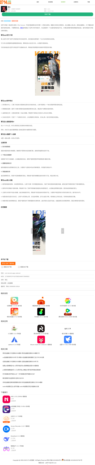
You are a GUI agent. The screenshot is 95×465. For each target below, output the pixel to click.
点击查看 (10, 283)
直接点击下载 (8, 267)
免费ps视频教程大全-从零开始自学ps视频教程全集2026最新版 (21, 365)
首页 (38, 2)
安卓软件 (63, 2)
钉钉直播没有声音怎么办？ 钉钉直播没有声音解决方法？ (19, 374)
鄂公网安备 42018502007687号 (73, 460)
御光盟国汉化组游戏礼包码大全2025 (13, 378)
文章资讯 (76, 2)
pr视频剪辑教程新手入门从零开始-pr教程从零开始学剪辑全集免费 (22, 370)
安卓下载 (47, 14)
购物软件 (7, 21)
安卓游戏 (50, 2)
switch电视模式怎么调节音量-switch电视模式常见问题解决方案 (21, 386)
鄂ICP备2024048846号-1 (54, 460)
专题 (88, 2)
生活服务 (14, 21)
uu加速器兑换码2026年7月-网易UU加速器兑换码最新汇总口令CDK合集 (23, 357)
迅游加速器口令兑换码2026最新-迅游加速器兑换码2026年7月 (20, 361)
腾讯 (21, 28)
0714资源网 (30, 460)
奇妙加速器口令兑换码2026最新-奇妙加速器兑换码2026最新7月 (21, 353)
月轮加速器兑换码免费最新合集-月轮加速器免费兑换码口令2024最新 (22, 382)
